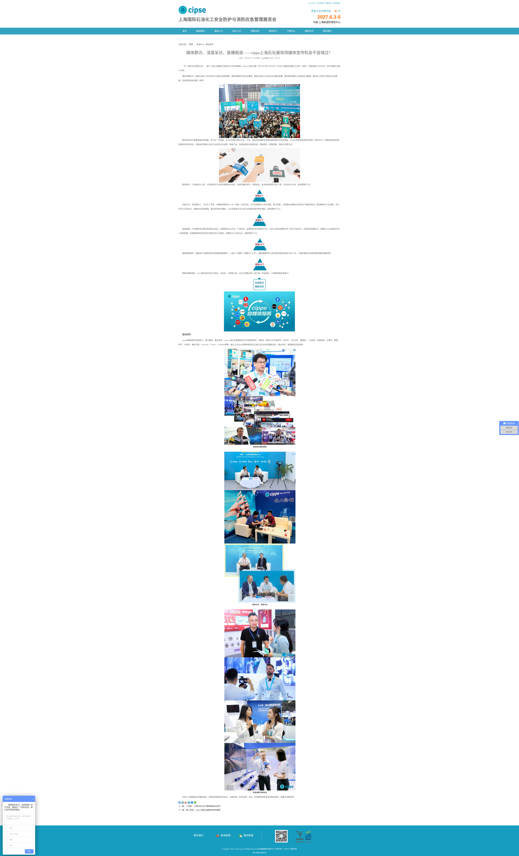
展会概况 (200, 31)
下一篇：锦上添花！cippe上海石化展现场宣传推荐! (199, 810)
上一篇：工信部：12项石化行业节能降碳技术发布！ (200, 806)
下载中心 (291, 31)
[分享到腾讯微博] (189, 802)
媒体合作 (309, 31)
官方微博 (320, 3)
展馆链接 (336, 3)
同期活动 (255, 31)
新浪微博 (225, 835)
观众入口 (236, 31)
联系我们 (327, 31)
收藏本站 (328, 3)
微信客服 (248, 835)
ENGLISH (311, 3)
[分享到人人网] (192, 802)
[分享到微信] (195, 802)
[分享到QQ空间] (183, 802)
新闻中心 (273, 31)
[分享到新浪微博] (186, 802)
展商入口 (218, 31)
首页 (184, 31)
